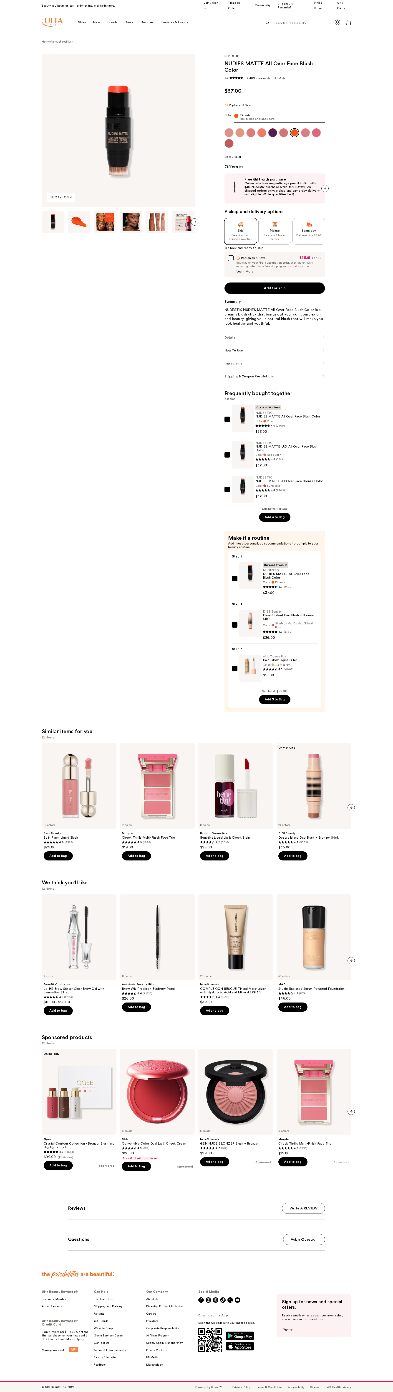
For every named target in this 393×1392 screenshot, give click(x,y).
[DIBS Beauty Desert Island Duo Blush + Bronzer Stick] (314, 796)
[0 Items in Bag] (348, 22)
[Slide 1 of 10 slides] (53, 222)
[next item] (194, 222)
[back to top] (379, 1378)
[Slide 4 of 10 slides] (131, 222)
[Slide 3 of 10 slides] (105, 222)
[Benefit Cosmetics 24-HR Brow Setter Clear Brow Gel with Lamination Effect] (79, 949)
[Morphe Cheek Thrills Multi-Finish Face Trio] (157, 796)
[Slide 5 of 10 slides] (157, 222)
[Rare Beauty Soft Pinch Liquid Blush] (79, 796)
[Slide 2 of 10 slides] (79, 222)
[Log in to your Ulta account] (337, 22)
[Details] (274, 337)
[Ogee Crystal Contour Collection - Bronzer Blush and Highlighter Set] (79, 1104)
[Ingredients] (274, 363)
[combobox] (274, 118)
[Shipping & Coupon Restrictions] (274, 376)
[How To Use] (274, 350)
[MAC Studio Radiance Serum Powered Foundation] (314, 947)
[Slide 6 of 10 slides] (183, 222)
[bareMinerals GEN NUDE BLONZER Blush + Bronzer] (235, 1102)
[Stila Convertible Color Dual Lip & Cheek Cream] (157, 1104)
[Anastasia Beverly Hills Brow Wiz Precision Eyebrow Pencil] (157, 947)
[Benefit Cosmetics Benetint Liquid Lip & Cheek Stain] (235, 796)
